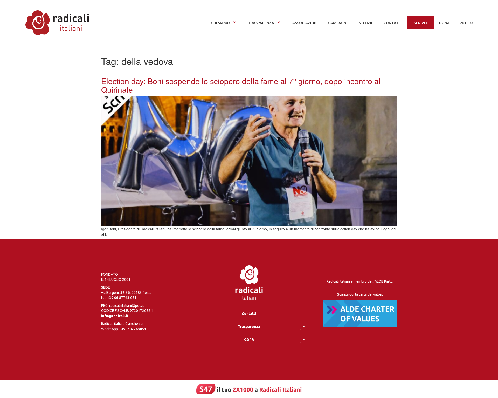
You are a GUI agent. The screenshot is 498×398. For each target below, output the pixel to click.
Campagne (338, 23)
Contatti (249, 313)
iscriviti (421, 23)
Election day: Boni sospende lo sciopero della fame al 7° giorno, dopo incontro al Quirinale (241, 85)
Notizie (366, 23)
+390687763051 (132, 329)
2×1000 (466, 23)
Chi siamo (220, 23)
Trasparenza (261, 23)
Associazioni (305, 23)
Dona (444, 23)
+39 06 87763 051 (121, 298)
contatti (393, 23)
